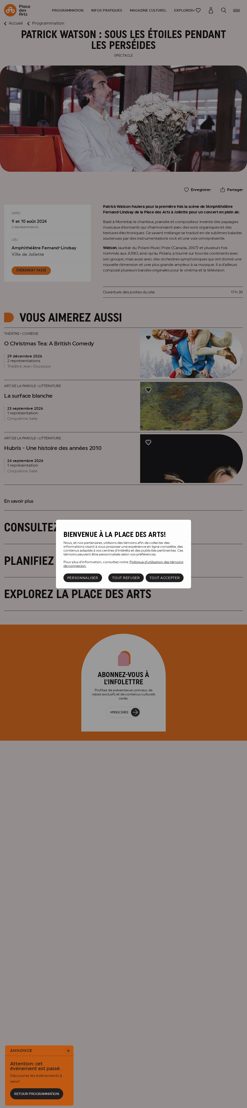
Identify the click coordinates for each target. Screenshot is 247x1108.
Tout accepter (165, 578)
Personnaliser (82, 578)
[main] (123, 554)
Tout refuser (126, 578)
